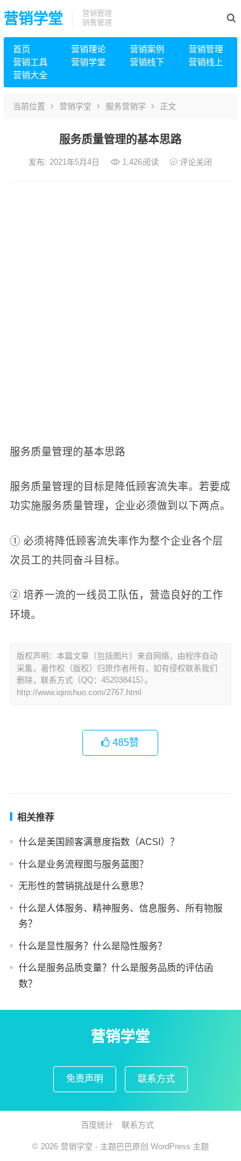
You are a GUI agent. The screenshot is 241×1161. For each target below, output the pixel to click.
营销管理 (205, 49)
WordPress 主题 (180, 1146)
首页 (21, 49)
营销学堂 (33, 18)
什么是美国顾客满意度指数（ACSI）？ (99, 841)
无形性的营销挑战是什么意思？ (83, 885)
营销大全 (30, 75)
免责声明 (84, 1078)
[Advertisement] (120, 309)
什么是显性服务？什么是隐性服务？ (93, 945)
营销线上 (205, 62)
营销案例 (147, 49)
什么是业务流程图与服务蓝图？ (83, 864)
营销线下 (147, 62)
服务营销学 (126, 106)
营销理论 (88, 49)
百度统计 (97, 1124)
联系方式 (156, 1078)
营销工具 (30, 62)
